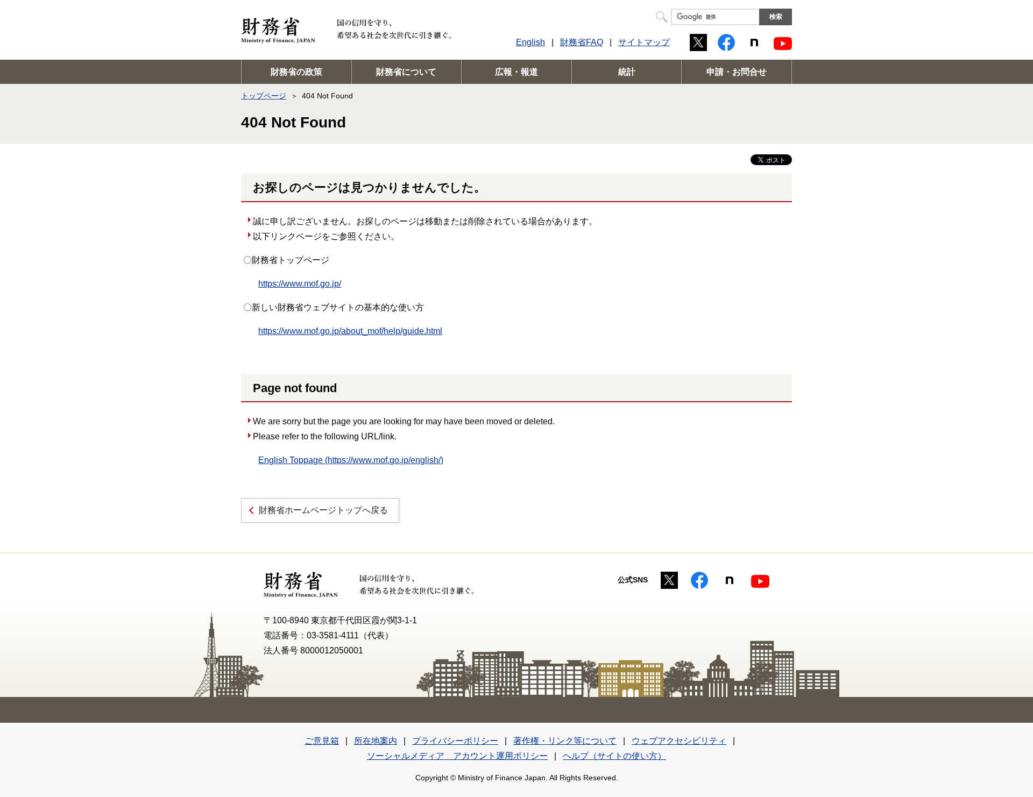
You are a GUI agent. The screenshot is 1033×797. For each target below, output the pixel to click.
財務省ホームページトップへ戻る (323, 510)
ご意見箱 (322, 740)
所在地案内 (375, 740)
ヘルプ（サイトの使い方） (614, 755)
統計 (626, 71)
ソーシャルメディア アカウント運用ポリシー (457, 755)
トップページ (263, 95)
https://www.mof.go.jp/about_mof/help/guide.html (350, 331)
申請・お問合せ (736, 71)
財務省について (406, 71)
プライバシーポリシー (455, 740)
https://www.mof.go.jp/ (299, 283)
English (530, 42)
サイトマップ (644, 42)
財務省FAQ (581, 42)
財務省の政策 (296, 71)
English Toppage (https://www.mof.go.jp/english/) (350, 460)
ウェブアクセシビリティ (679, 740)
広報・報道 (516, 71)
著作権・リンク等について (565, 740)
